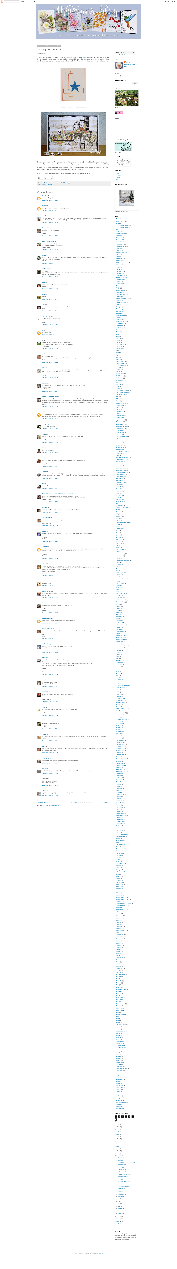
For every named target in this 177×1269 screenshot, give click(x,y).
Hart (117, 551)
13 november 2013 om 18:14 (50, 236)
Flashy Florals (120, 499)
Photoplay (119, 788)
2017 (118, 1146)
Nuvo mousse (120, 750)
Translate (128, 55)
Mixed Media (119, 721)
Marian (44, 228)
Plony (43, 255)
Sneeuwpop (119, 924)
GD (117, 514)
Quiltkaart (118, 826)
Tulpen (118, 1020)
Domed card (119, 434)
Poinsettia (119, 803)
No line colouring (121, 748)
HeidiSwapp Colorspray (122, 560)
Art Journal (119, 258)
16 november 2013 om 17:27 (50, 623)
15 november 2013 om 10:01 (50, 575)
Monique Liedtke (46, 591)
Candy (118, 340)
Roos (117, 857)
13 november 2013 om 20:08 (50, 348)
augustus (120, 1196)
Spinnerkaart (119, 937)
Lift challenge (120, 677)
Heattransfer (119, 556)
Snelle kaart (119, 926)
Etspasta (118, 485)
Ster (117, 955)
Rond (117, 851)
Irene (43, 367)
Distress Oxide (120, 424)
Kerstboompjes (120, 614)
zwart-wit (118, 1106)
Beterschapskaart (121, 294)
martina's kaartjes (47, 644)
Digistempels (119, 411)
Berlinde (44, 680)
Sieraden (118, 891)
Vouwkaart (119, 1060)
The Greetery (119, 999)
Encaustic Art (119, 478)
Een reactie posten (45, 799)
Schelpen (118, 870)
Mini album (119, 715)
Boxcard (118, 332)
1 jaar (117, 219)
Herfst (117, 562)
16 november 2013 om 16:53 (50, 613)
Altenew (118, 248)
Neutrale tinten (120, 740)
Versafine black (120, 1048)
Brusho (118, 334)
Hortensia (119, 575)
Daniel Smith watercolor (122, 390)
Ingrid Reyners (46, 216)
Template (118, 993)
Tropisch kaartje (120, 1014)
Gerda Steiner (120, 518)
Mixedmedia (119, 723)
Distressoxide (120, 432)
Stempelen (119, 945)
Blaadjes (118, 307)
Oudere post (106, 802)
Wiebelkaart (119, 1079)
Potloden (118, 817)
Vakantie (118, 1029)
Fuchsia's (118, 512)
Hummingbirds (120, 583)
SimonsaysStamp (121, 909)
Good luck (119, 539)
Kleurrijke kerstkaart (121, 646)
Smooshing (119, 918)
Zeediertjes (119, 1100)
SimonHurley (119, 907)
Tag (117, 978)
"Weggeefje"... (121, 1188)
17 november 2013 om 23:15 (50, 715)
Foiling (118, 503)
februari (120, 1211)
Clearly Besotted (120, 363)
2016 (118, 1148)
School (118, 874)
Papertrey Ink (120, 769)
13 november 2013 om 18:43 (50, 277)
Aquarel (118, 254)
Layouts (118, 667)
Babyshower (119, 273)
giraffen (118, 524)
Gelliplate (118, 516)
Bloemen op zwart (121, 321)
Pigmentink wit (120, 794)
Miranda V (44, 195)
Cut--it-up (118, 384)
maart (119, 1208)
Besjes (118, 288)
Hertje (118, 568)
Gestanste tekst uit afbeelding (124, 522)
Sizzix (117, 912)
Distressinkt (119, 430)
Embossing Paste (121, 470)
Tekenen (118, 987)
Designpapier (120, 405)
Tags (117, 985)
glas (117, 526)
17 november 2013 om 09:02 (50, 652)
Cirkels (118, 357)
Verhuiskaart (119, 1041)
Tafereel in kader (120, 974)
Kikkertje (118, 621)
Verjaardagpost (120, 1045)
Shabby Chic (49, 184)
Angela (44, 564)
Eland (117, 455)
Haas (117, 545)
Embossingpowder (121, 476)
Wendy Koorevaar (47, 628)
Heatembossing (120, 554)
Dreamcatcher (120, 445)
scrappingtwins (46, 692)
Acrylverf (118, 235)
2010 (118, 1221)
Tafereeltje (119, 976)
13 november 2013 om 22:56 (50, 428)
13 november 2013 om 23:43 (50, 452)
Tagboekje (119, 981)
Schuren (118, 876)
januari (120, 1213)
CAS (117, 351)
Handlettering (120, 549)
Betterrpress (119, 296)
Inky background (120, 593)
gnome (118, 535)
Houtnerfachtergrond (122, 579)
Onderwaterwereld (121, 759)
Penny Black (119, 782)
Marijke (44, 603)
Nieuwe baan (120, 742)
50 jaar (118, 223)
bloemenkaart (120, 323)
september (121, 1194)
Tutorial (118, 1022)
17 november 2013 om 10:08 (50, 674)
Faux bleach (119, 491)
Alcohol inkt (119, 240)
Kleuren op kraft (120, 635)
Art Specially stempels (122, 263)
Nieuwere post (41, 802)
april (119, 1206)
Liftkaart (118, 683)
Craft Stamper (120, 376)
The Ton (118, 1001)
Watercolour (119, 1071)
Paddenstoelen (120, 765)
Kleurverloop (119, 648)
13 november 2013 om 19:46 (50, 324)
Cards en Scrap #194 (124, 1169)
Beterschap (119, 292)
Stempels (118, 947)
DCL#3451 (119, 399)
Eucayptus (119, 487)
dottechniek (119, 443)
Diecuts (118, 409)
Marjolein (44, 657)
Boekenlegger (120, 328)
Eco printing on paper (122, 451)
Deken (118, 401)
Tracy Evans (119, 1008)
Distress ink (119, 422)
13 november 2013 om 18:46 (50, 289)
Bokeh (118, 330)
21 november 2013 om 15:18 (50, 773)
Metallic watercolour (121, 708)
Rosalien (118, 175)
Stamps (118, 941)
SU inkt (118, 970)
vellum (118, 1039)
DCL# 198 (120, 1179)
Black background (121, 309)
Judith (43, 412)
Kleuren (118, 633)
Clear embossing (121, 361)
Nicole (118, 177)
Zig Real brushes (121, 1102)
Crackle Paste (120, 374)
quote (117, 828)
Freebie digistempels (122, 508)
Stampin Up (119, 939)
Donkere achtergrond (122, 436)
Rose (117, 859)
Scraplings (119, 880)
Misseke (44, 531)
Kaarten (44, 184)
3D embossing (120, 221)
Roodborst (119, 855)
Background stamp (121, 277)
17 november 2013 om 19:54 (50, 701)
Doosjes (118, 441)
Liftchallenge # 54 (123, 1176)
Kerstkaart (119, 616)
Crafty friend (119, 378)
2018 (118, 1143)
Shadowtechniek (120, 886)
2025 (118, 1127)
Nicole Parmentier (47, 758)
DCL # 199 (121, 1167)
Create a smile (120, 380)
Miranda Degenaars (121, 719)
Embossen (119, 464)
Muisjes (118, 729)
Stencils (118, 951)
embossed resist (120, 462)
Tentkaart (118, 995)
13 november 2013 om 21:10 (50, 377)
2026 (118, 1124)
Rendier (118, 832)
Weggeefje (119, 1075)
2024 (118, 1129)
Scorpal (118, 878)
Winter (118, 1083)
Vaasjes (118, 1027)
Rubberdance (120, 863)
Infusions (118, 591)
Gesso (118, 520)
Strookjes (118, 966)
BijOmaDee (119, 300)
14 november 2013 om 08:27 (50, 466)
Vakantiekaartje (120, 1031)
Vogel (117, 1054)
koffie (117, 652)
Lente (117, 671)
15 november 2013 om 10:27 (50, 585)
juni (119, 1201)
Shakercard (119, 888)
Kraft (117, 656)
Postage (118, 811)
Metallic (118, 706)
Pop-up (118, 809)
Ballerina (118, 281)
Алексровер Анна (47, 424)
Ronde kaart (119, 853)
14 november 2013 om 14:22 (50, 488)
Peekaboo (119, 778)
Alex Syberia (119, 244)
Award (118, 267)
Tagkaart (118, 983)
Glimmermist (119, 528)
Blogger (100, 1254)
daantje (44, 721)
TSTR (117, 1016)
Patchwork (119, 775)
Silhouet (118, 893)
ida (42, 330)
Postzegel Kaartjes (121, 815)
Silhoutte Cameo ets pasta (123, 903)
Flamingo (118, 497)
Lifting (118, 681)
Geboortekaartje (122, 1172)
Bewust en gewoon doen (123, 298)
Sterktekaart (119, 957)
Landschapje (119, 662)
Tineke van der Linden (48, 241)
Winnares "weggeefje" (124, 1181)
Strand (118, 962)
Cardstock (119, 346)
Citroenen (119, 359)
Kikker (118, 618)
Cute (117, 386)
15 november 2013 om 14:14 (50, 597)
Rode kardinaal (120, 849)
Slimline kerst (120, 916)
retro (117, 842)
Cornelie (44, 790)
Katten (118, 608)
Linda (43, 282)
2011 (118, 1219)
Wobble (118, 1091)
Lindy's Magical (120, 688)
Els (42, 340)
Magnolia (118, 696)
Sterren (118, 960)
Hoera (118, 570)
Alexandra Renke (121, 246)
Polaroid (118, 805)
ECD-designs (120, 449)
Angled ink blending (121, 252)
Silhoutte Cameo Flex (122, 905)
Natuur (118, 734)
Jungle (118, 604)
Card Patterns (120, 344)
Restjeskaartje (120, 840)
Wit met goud (119, 1085)
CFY (117, 353)
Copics (118, 367)
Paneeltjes (119, 767)
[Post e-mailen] (69, 182)
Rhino (118, 847)
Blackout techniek (121, 315)
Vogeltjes (118, 1056)
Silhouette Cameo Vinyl (122, 899)
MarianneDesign (120, 702)
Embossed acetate (121, 459)
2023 (118, 1131)
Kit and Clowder (120, 625)
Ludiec (118, 692)
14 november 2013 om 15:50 (50, 525)
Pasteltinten (119, 773)
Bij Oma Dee (74, 57)
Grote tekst (119, 541)
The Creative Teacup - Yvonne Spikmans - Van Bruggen (58, 494)
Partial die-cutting (121, 771)
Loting (118, 690)
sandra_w (44, 507)
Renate (44, 434)
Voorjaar (118, 1058)
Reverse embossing (121, 844)
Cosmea (118, 369)
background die (120, 275)
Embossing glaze (121, 468)
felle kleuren (119, 495)
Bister (117, 304)
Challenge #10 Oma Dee (125, 1174)
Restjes (118, 838)
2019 (118, 1141)
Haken (118, 547)
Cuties (118, 388)
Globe (118, 533)
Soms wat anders (121, 930)
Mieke (43, 294)
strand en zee (120, 964)
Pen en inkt (119, 780)
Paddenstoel (119, 763)
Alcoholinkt (119, 242)
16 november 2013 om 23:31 (50, 638)
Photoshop (119, 790)
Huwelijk (118, 585)
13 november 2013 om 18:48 (50, 299)
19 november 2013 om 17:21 (50, 741)
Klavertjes (119, 629)
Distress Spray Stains (122, 426)
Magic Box (119, 694)
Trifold (118, 1012)
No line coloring (120, 746)
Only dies (118, 761)
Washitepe (119, 1064)
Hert (117, 566)
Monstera (118, 725)
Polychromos (119, 807)
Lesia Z (118, 673)
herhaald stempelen (121, 564)
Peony (118, 786)
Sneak (118, 920)
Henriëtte (44, 458)
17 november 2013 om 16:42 (50, 686)
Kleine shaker (120, 631)
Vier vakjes (119, 1050)
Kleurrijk (118, 644)
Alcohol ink (119, 238)
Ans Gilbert (45, 269)
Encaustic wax (120, 480)
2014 (118, 1153)
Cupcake (118, 382)
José (43, 448)
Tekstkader (119, 991)
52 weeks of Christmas (124, 1184)
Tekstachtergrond (121, 989)
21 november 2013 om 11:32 (50, 763)
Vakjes (118, 1033)
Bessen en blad (120, 290)
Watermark (119, 1073)
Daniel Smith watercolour (123, 392)
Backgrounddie (120, 279)
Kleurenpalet (119, 641)
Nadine (44, 471)
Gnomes (118, 537)
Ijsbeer (118, 589)
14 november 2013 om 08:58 (50, 478)
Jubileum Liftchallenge (122, 600)
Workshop (119, 1096)
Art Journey (119, 261)
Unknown (44, 546)
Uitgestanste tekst (121, 1025)
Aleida (43, 354)
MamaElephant (120, 698)
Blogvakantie (119, 325)
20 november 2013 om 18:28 (50, 753)
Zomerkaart (119, 1104)
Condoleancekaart (121, 365)
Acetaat (118, 231)
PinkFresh (119, 801)
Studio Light (119, 968)
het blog (84, 57)
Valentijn (118, 1035)
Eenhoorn (119, 453)
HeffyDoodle (119, 558)
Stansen (118, 943)
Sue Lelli (44, 768)
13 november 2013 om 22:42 (50, 418)
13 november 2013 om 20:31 (50, 362)
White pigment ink (121, 1077)
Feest (117, 493)
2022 (118, 1134)
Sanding (118, 865)
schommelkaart (120, 872)
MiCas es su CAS (121, 713)
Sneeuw (118, 922)
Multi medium (120, 731)
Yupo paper (119, 1098)
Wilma (43, 746)
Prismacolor (119, 824)
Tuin (117, 1018)
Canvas (118, 342)
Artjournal (119, 265)
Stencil (118, 949)
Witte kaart (119, 1089)
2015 (118, 1151)
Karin (43, 304)
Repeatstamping (120, 836)
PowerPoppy (119, 819)
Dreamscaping (120, 447)
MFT (117, 711)
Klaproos (118, 627)
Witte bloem (119, 1087)
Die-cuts (118, 407)
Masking (118, 704)
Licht (117, 675)
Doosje (118, 438)
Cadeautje (119, 338)
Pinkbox (118, 799)
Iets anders (119, 587)
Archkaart (118, 256)
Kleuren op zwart (121, 637)
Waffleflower (119, 1062)
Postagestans (120, 813)
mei (119, 1204)
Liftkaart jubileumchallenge (123, 685)
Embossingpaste (120, 474)
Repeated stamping (121, 834)
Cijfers (118, 355)
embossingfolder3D (121, 472)
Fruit (117, 510)
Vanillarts (118, 1037)
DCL (117, 397)
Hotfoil (118, 577)
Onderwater (119, 757)
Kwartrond (119, 660)
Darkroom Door (120, 394)
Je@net (44, 205)
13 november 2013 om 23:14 (50, 442)
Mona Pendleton (46, 618)
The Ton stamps (120, 1004)
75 (117, 229)
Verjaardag (119, 1043)
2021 (118, 1136)
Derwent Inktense (121, 403)
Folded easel (119, 505)
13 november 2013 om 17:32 (50, 210)
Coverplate (119, 371)
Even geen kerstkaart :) (124, 1186)
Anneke (44, 734)
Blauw (118, 317)
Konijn (118, 654)
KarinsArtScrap (46, 316)
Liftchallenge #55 (122, 1164)
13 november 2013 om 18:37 (50, 263)
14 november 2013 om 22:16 (50, 558)
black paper (119, 311)
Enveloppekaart (120, 482)
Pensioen (118, 784)
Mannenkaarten (120, 700)
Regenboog (119, 830)
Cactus (118, 336)
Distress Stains (120, 428)
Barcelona (119, 284)
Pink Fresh (119, 796)
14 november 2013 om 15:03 (50, 502)
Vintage (118, 1052)
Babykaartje (119, 271)
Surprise (118, 972)
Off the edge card (121, 754)
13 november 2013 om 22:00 (50, 406)
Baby (117, 269)
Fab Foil (118, 489)
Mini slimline (119, 717)
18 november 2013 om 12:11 (50, 729)
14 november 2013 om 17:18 (50, 541)
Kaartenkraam (46, 517)
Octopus (118, 752)
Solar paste (119, 928)
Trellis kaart (119, 1010)
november (121, 1160)
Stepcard (118, 953)
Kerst (117, 610)
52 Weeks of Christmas (122, 225)
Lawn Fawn (119, 665)
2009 (118, 1223)
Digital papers (120, 415)
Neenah (118, 736)
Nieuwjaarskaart (120, 744)
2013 (118, 1156)
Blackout (118, 313)
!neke (43, 483)
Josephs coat (120, 598)
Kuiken (118, 658)
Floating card (119, 501)
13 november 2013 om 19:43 (50, 311)
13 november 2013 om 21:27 (50, 391)
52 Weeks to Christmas (122, 227)
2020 (118, 1139)
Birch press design (121, 302)
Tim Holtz (118, 1006)
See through (119, 882)
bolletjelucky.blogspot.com (49, 396)
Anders (118, 250)
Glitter (117, 531)
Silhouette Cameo (121, 897)
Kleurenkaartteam (121, 639)
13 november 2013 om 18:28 (50, 249)
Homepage (74, 802)
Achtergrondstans (121, 233)
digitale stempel (120, 420)
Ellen (117, 173)
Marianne (44, 383)
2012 (118, 1216)
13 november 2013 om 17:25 (50, 200)
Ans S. (43, 707)
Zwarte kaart (119, 1108)
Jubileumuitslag (120, 602)
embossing (119, 466)
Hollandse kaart (120, 572)
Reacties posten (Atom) (52, 805)
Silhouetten (119, 901)
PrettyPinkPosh (120, 821)
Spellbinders (119, 935)
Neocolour (119, 738)
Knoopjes (118, 650)
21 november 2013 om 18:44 (50, 785)
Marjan (128, 62)
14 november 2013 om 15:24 (50, 512)
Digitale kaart (120, 417)
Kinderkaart (119, 623)
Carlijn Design (120, 349)
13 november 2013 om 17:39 (50, 222)
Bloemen (118, 319)
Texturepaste (119, 997)
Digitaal (118, 413)
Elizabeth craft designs (122, 457)
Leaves (118, 669)
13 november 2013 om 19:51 (50, 335)
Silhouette (119, 895)
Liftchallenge (119, 679)
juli (119, 1199)
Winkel (118, 1081)
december (121, 1158)
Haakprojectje (120, 543)
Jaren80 (118, 595)
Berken (118, 286)
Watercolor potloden (121, 1068)
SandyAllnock (120, 867)
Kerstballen (119, 612)
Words (118, 1094)
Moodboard (119, 727)
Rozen (118, 861)
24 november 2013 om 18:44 (50, 795)
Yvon (117, 179)
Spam (117, 932)
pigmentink (119, 792)
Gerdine (44, 581)
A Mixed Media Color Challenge (126, 1162)
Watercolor (119, 1066)
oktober (120, 1192)
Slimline (118, 914)
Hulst (117, 581)
